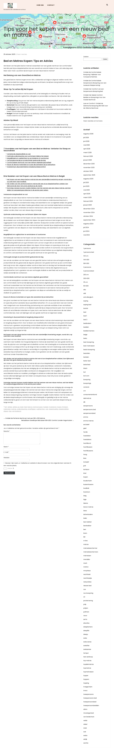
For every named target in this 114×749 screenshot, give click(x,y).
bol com (86, 376)
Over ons (40, 5)
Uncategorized (88, 713)
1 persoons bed (88, 252)
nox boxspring (88, 593)
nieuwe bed (87, 586)
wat (84, 732)
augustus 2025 (88, 179)
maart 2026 (87, 152)
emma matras (88, 421)
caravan (86, 387)
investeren (53, 407)
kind (84, 473)
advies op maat (18, 407)
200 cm (86, 275)
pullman (86, 612)
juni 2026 (86, 141)
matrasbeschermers (90, 552)
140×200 (86, 260)
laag (84, 496)
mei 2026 (86, 145)
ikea (84, 458)
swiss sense (87, 642)
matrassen (87, 556)
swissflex (86, 646)
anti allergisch (88, 297)
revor (85, 616)
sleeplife (86, 631)
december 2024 (89, 209)
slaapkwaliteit (64, 409)
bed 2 (85, 320)
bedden (86, 327)
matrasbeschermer (90, 548)
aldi (84, 293)
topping (86, 683)
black (85, 368)
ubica (85, 709)
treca (85, 690)
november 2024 (89, 212)
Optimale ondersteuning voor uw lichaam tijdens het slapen (28, 156)
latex (85, 511)
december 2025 (89, 164)
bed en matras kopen (35, 407)
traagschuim (87, 687)
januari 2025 (87, 205)
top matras (87, 661)
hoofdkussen (87, 447)
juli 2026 (86, 137)
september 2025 (89, 175)
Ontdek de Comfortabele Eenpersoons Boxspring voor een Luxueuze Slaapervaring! (94, 83)
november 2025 (88, 167)
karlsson (86, 469)
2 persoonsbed (88, 271)
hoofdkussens (88, 451)
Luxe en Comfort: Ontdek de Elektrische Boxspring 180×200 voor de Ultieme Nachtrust (95, 105)
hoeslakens (87, 439)
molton (85, 567)
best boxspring (88, 342)
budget (45, 407)
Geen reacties (22, 54)
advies (10, 407)
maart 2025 (87, 197)
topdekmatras (88, 664)
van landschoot (88, 717)
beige (85, 335)
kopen (59, 407)
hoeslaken (87, 436)
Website (6, 458)
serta (85, 619)
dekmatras (87, 398)
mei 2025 (86, 190)
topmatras (87, 668)
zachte (85, 743)
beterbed (86, 365)
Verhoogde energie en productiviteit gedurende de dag (26, 160)
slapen (6, 411)
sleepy (85, 634)
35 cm (85, 282)
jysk (84, 466)
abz (84, 290)
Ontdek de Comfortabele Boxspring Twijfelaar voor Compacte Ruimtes (92, 74)
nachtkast (87, 574)
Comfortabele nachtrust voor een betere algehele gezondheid (29, 162)
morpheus (87, 571)
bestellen (86, 353)
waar (85, 728)
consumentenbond (90, 395)
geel (84, 428)
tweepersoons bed (90, 698)
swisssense (87, 649)
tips (10, 411)
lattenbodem (88, 514)
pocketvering (88, 601)
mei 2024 (86, 235)
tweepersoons (88, 694)
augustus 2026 (88, 134)
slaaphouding (53, 409)
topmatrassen (88, 672)
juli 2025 (86, 182)
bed (25, 407)
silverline (86, 623)
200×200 (86, 278)
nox (84, 589)
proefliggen (32, 409)
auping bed (87, 305)
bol (84, 372)
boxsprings (87, 383)
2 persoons (87, 267)
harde (85, 432)
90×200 (86, 286)
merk (85, 563)
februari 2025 (88, 201)
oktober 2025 (88, 171)
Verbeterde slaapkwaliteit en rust (19, 154)
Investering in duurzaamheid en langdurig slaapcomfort (26, 167)
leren (85, 533)
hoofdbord (87, 443)
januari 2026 (87, 160)
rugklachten (40, 409)
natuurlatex (87, 582)
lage (84, 499)
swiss (85, 638)
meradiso (86, 559)
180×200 (86, 263)
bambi (85, 308)
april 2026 (86, 149)
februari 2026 (88, 156)
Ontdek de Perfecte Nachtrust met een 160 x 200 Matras (24, 418)
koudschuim (87, 481)
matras (13, 409)
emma (85, 417)
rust (47, 409)
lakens (85, 503)
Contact (50, 5)
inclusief (86, 462)
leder (85, 518)
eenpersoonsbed (89, 413)
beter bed (86, 361)
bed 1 (85, 316)
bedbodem (87, 323)
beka (85, 338)
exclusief (86, 424)
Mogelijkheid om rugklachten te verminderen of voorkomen (28, 158)
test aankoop (88, 657)
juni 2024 (86, 231)
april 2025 (86, 194)
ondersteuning (22, 409)
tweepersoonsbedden (91, 705)
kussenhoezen (88, 484)
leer (84, 529)
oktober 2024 (88, 216)
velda (85, 720)
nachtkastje (87, 578)
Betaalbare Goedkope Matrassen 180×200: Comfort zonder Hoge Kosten (47, 420)
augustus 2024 (88, 224)
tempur (86, 653)
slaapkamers (88, 627)
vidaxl (85, 724)
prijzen (85, 608)
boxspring (86, 380)
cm (84, 391)
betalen (86, 357)
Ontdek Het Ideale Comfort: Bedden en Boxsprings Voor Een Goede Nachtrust (94, 97)
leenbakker (87, 526)
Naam (6, 447)
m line (85, 541)
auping (85, 301)
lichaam (65, 407)
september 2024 (89, 220)
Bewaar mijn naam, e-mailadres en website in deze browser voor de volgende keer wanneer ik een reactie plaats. (37, 464)
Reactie (7, 431)
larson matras (88, 507)
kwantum (86, 492)
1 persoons (87, 248)
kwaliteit (86, 488)
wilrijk (85, 739)
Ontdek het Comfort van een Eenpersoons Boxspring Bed (93, 90)
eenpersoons (88, 406)
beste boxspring (89, 350)
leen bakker (87, 522)
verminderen (16, 411)
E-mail (6, 452)
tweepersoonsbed (89, 702)
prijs (84, 604)
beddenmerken (88, 331)
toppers (86, 679)
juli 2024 (86, 227)
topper (85, 676)
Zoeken (86, 57)
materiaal (7, 409)
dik (84, 402)
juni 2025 (86, 186)
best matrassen (89, 346)
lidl (84, 537)
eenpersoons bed (89, 409)
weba (85, 735)
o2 (84, 597)
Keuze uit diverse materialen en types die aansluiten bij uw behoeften (31, 165)
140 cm (85, 256)
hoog (85, 454)
